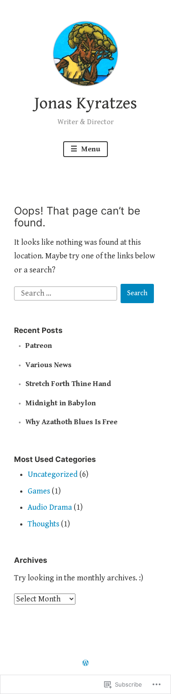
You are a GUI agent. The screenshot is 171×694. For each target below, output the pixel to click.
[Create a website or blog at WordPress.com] (85, 663)
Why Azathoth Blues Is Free (71, 422)
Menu (89, 149)
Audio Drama (50, 507)
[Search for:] (66, 292)
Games (39, 491)
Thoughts (43, 524)
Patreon (38, 345)
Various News (48, 365)
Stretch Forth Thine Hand (68, 383)
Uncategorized (53, 474)
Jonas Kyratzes (85, 103)
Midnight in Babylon (60, 403)
